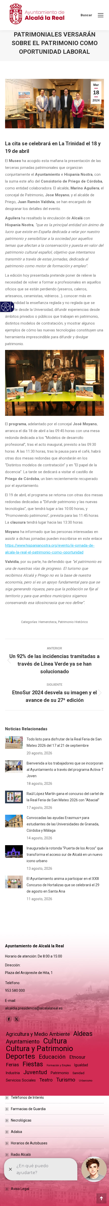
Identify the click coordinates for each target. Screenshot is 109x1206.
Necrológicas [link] (21, 1120)
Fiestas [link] (33, 1064)
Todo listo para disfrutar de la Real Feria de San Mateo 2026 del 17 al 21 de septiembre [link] (64, 742)
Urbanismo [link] (85, 1080)
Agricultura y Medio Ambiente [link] (38, 1034)
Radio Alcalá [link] (21, 1154)
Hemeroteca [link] (48, 622)
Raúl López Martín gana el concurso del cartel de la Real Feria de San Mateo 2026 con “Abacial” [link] (65, 797)
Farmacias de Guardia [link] (28, 1109)
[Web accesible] (5, 307)
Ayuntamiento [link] (23, 1041)
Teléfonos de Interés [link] (27, 1097)
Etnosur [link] (77, 1057)
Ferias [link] (12, 1065)
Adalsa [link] (16, 1132)
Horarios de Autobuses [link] (29, 1143)
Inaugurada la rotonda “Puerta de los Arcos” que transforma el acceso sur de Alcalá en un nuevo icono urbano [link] (65, 854)
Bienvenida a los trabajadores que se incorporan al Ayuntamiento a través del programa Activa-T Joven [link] (65, 769)
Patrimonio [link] (60, 1073)
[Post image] (14, 742)
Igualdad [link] (81, 1065)
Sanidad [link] (78, 1073)
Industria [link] (13, 1073)
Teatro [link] (45, 1080)
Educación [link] (52, 1057)
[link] (100, 15)
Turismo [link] (65, 1080)
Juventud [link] (35, 1072)
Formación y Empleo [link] (59, 1065)
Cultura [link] (55, 1041)
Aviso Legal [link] (20, 1189)
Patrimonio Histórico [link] (73, 622)
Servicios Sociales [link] (21, 1080)
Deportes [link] (20, 1056)
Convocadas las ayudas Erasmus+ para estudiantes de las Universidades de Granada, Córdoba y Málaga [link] (63, 824)
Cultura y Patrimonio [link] (39, 1048)
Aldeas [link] (83, 1034)
